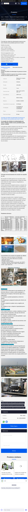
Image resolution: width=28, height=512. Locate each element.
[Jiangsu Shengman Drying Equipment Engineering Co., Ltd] (6, 3)
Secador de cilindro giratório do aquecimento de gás (13, 405)
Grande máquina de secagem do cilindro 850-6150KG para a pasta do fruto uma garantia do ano (20, 473)
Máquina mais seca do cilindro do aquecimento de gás (13, 407)
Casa (2, 16)
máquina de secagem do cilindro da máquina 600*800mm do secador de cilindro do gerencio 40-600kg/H (7, 473)
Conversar (24, 3)
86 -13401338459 (23, 0)
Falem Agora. (14, 426)
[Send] (26, 509)
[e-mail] (6, 422)
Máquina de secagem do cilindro (17, 16)
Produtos (7, 16)
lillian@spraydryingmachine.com (9, 0)
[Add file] (2, 509)
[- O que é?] (3, 421)
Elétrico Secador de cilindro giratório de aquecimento (13, 402)
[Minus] (26, 481)
